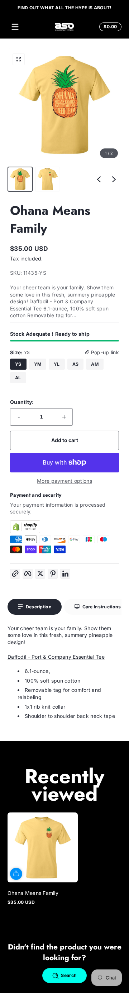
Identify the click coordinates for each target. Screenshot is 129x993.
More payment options (64, 481)
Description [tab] (39, 606)
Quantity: (22, 402)
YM (38, 364)
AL (18, 377)
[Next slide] (113, 179)
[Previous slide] (98, 179)
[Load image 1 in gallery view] (20, 179)
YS (18, 364)
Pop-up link (104, 352)
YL (57, 364)
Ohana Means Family (33, 893)
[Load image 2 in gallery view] (47, 179)
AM (95, 364)
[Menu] (15, 26)
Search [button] (69, 975)
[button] (109, 27)
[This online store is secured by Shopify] (64, 526)
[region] (64, 7)
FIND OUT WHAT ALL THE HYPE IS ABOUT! (64, 7)
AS (75, 364)
